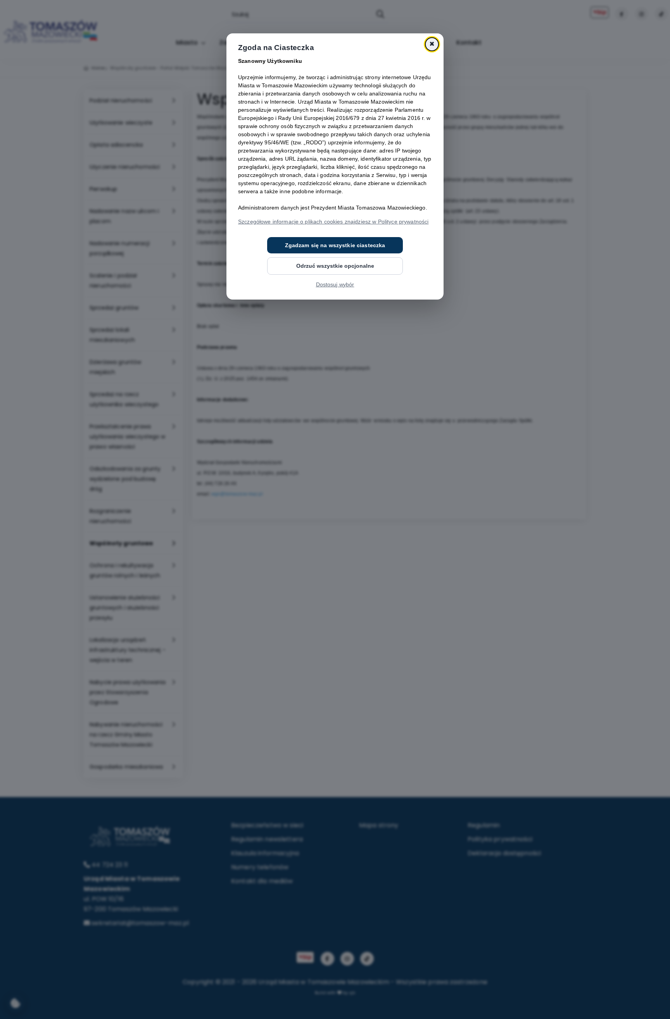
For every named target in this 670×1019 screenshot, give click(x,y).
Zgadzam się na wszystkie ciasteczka (335, 245)
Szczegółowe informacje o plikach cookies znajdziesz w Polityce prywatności (333, 221)
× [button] (432, 44)
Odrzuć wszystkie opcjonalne (335, 266)
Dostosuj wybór (335, 284)
